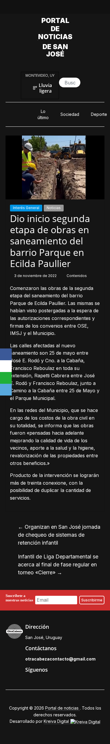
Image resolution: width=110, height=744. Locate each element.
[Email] (6, 390)
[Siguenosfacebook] (35, 8)
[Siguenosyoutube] (75, 8)
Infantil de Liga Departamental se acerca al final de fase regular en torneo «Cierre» (58, 564)
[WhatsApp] (6, 378)
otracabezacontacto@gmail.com (60, 658)
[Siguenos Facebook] (28, 682)
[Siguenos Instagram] (55, 682)
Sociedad (69, 114)
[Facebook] (6, 354)
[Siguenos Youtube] (69, 682)
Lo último (43, 114)
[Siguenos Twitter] (42, 682)
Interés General (26, 208)
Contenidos (77, 275)
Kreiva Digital (57, 721)
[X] (6, 366)
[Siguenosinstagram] (62, 8)
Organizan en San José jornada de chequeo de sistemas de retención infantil (59, 535)
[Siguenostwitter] (48, 8)
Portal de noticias (55, 28)
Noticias (54, 208)
